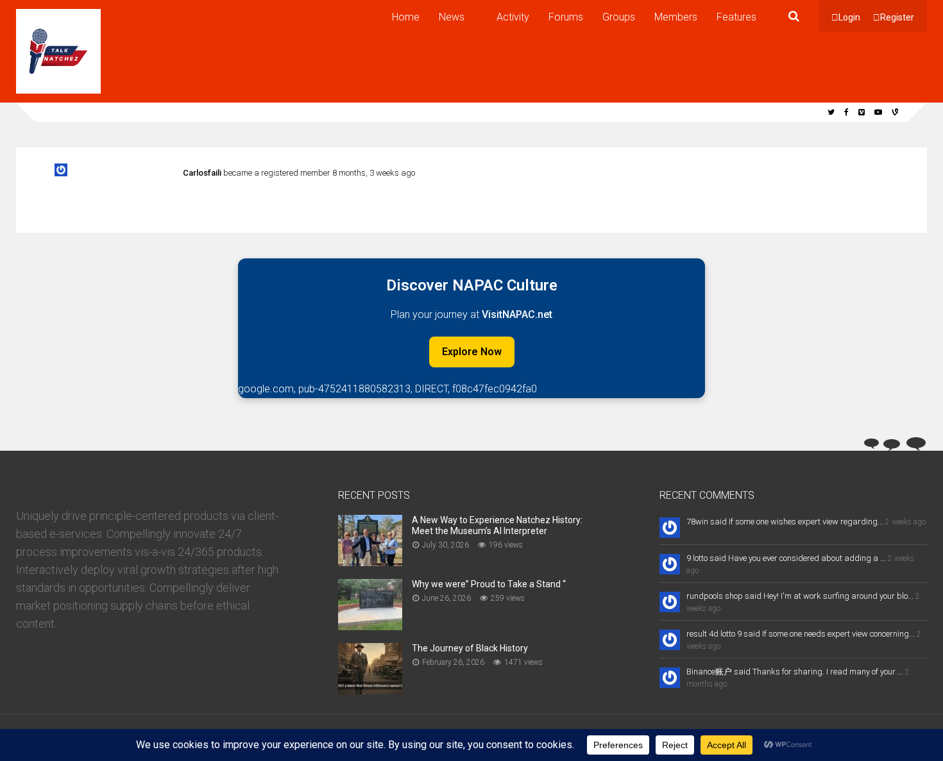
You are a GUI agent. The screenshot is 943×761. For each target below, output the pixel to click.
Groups (618, 17)
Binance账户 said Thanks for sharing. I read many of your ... (794, 671)
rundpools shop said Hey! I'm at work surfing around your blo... (799, 596)
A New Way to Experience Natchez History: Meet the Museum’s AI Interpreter (497, 525)
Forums (565, 17)
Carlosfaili (202, 173)
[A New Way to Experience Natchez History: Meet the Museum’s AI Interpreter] (370, 562)
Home (406, 17)
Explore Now (472, 352)
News (451, 17)
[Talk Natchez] (58, 91)
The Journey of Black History (470, 648)
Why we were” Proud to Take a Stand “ (489, 584)
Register (897, 17)
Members (675, 17)
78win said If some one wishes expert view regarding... (784, 521)
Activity (513, 17)
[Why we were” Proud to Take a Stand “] (370, 626)
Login (849, 17)
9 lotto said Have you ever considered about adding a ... (786, 558)
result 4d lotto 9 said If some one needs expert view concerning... (800, 634)
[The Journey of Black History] (370, 690)
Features (736, 17)
